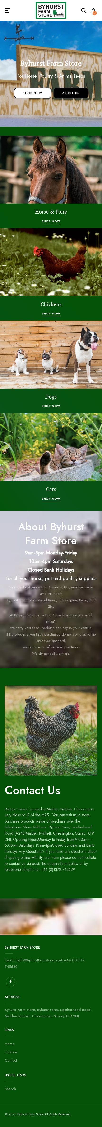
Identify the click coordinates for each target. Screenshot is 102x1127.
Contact (11, 1060)
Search (10, 1088)
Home (9, 1043)
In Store (11, 1052)
